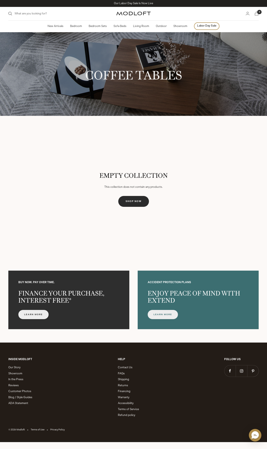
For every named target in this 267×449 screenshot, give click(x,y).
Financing (124, 391)
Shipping (123, 379)
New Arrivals (55, 26)
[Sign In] (247, 13)
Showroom (180, 26)
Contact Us (125, 367)
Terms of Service (128, 409)
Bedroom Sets (98, 26)
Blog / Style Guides (20, 397)
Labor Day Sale (206, 25)
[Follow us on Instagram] (241, 371)
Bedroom (76, 26)
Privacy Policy (57, 429)
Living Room (141, 26)
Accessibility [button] (126, 403)
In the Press (15, 379)
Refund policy (126, 415)
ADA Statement (18, 403)
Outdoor (161, 26)
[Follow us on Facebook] (230, 371)
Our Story (14, 367)
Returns (123, 385)
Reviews (13, 385)
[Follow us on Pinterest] (253, 371)
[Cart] (256, 13)
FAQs (121, 373)
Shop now (134, 201)
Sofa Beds (119, 26)
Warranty (123, 397)
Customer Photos (19, 391)
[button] (255, 435)
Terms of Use (37, 429)
